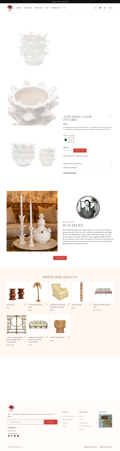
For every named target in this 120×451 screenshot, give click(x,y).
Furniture (38, 8)
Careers (81, 419)
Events (64, 426)
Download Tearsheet (69, 172)
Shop (47, 8)
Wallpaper (28, 8)
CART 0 (110, 8)
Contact (81, 429)
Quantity (66, 147)
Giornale (65, 423)
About (81, 416)
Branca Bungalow (67, 419)
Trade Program (83, 423)
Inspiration (55, 8)
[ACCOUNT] (100, 8)
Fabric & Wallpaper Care (86, 426)
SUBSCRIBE (50, 422)
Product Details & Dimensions (72, 163)
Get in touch (84, 156)
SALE (64, 8)
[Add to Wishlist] (110, 116)
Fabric (18, 8)
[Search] (95, 8)
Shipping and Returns (70, 167)
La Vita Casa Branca (68, 416)
